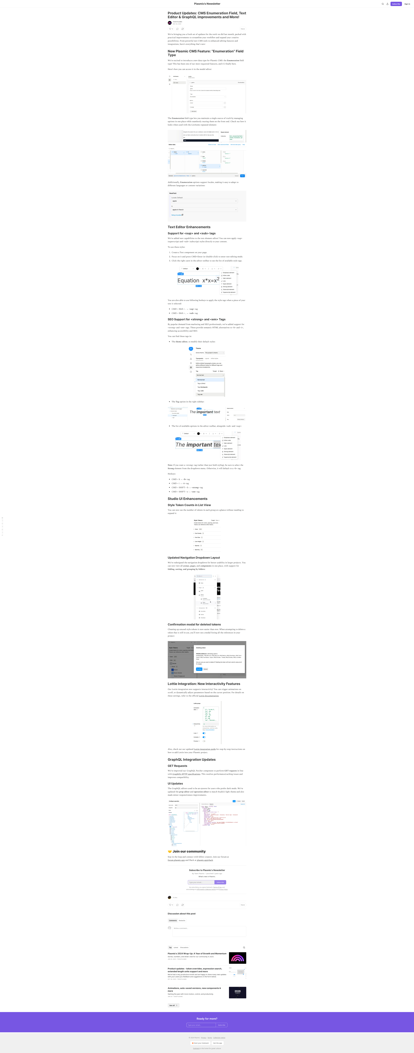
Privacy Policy (223, 889)
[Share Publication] (387, 4)
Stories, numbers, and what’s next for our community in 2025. (191, 956)
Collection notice (219, 1038)
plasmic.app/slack (205, 860)
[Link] (164, 53)
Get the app (217, 1043)
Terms (210, 1038)
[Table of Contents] (2, 526)
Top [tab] (170, 947)
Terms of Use (217, 887)
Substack (196, 1048)
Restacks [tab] (182, 921)
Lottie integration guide (205, 749)
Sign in (407, 4)
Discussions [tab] (184, 947)
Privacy (203, 1038)
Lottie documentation (209, 695)
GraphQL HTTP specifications (186, 774)
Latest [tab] (176, 947)
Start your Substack (201, 1043)
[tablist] (177, 920)
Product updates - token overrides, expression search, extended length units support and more (195, 970)
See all (172, 1005)
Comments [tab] (173, 921)
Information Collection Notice (206, 889)
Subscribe (396, 4)
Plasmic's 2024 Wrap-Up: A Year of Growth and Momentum (197, 953)
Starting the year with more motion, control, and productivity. (190, 994)
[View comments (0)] (177, 29)
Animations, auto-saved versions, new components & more (194, 989)
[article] (207, 958)
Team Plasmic (177, 22)
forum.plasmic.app (176, 860)
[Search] (383, 4)
